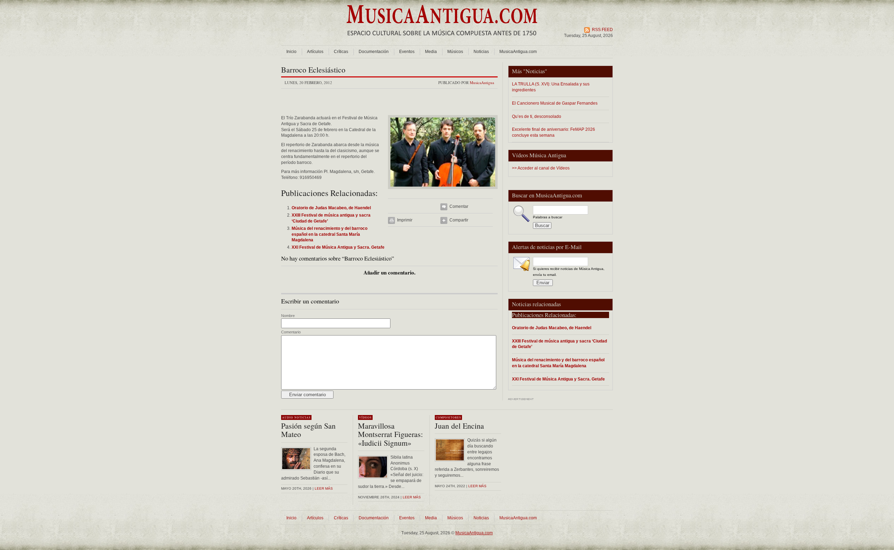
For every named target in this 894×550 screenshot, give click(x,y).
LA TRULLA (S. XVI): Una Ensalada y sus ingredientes (550, 87)
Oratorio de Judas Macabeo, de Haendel (551, 327)
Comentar (458, 206)
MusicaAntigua (482, 82)
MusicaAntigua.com (518, 51)
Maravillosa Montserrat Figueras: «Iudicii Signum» (390, 434)
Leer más (324, 488)
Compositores (448, 417)
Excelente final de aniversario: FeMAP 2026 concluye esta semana (553, 132)
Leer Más (412, 497)
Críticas (341, 51)
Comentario (291, 332)
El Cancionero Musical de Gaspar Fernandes (555, 103)
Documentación (374, 51)
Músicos (455, 51)
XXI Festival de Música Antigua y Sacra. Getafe (558, 379)
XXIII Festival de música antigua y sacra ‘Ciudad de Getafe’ (559, 344)
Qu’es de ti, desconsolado (536, 116)
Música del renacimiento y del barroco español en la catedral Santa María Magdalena (558, 362)
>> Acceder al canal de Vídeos (541, 168)
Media (431, 51)
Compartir (458, 220)
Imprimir (404, 220)
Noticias (481, 51)
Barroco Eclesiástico (313, 70)
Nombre (288, 316)
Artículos (315, 51)
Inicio (291, 51)
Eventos (407, 51)
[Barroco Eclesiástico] (443, 191)
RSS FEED (602, 29)
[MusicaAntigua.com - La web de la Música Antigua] (441, 40)
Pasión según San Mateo (308, 430)
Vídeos (365, 417)
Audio (287, 417)
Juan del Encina (459, 426)
